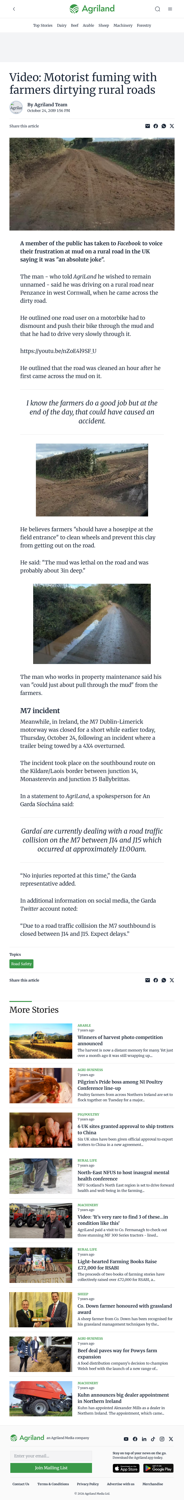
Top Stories (43, 25)
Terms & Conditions (53, 1484)
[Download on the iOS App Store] (126, 1468)
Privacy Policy (88, 1484)
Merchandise (152, 1484)
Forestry (144, 25)
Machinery (123, 25)
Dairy (61, 25)
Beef (74, 25)
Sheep (104, 25)
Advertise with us (120, 1484)
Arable (88, 25)
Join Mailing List (51, 1467)
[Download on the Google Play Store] (158, 1468)
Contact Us (21, 1484)
